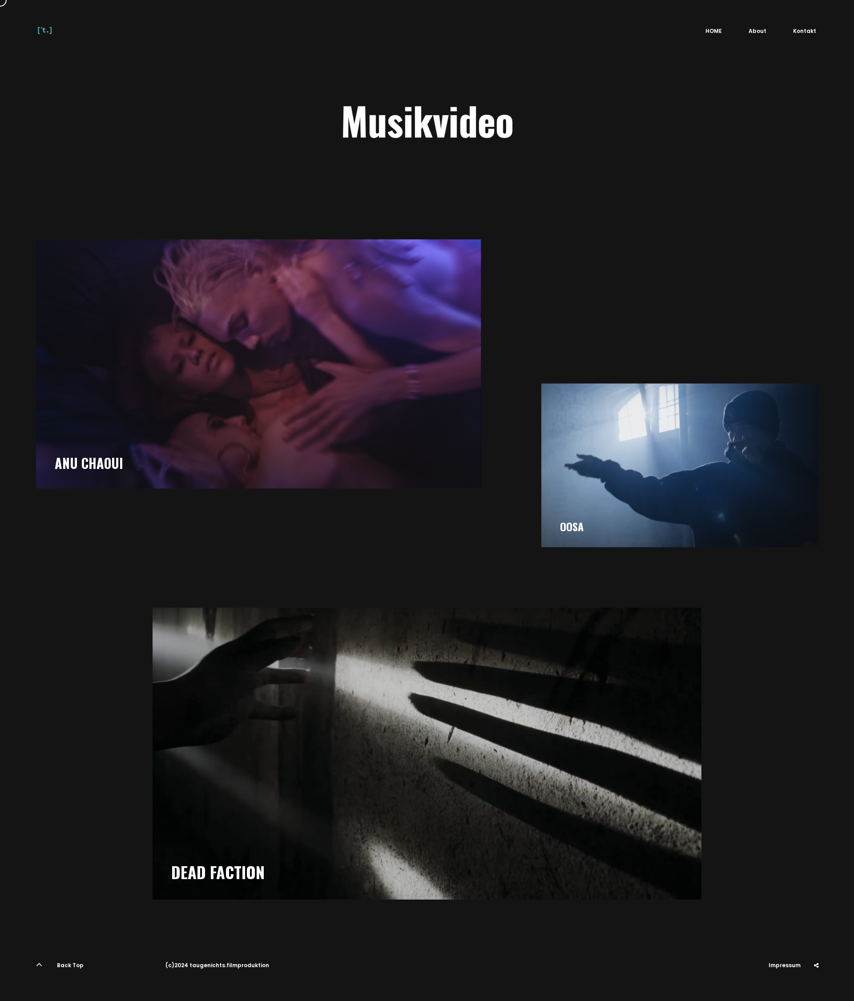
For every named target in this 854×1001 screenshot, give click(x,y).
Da (816, 987)
